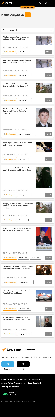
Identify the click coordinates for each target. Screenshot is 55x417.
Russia (21, 258)
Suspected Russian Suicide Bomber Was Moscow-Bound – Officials (18, 267)
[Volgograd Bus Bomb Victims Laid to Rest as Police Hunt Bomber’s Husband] (44, 207)
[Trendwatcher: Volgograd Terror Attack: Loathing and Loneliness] (44, 321)
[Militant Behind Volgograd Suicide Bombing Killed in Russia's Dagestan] (44, 117)
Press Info (14, 379)
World (33, 258)
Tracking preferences (10, 386)
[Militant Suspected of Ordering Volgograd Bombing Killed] (44, 40)
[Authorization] (40, 3)
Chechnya (22, 220)
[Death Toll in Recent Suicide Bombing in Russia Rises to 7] (44, 88)
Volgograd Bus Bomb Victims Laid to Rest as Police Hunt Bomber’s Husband (18, 205)
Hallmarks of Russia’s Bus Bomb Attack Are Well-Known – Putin (17, 229)
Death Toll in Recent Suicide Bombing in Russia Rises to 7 (15, 85)
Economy (35, 357)
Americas (15, 357)
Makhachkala (23, 282)
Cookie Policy (7, 383)
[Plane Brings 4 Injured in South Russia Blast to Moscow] (44, 296)
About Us (5, 379)
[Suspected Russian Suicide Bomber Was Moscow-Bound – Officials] (44, 270)
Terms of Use (25, 379)
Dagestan (22, 52)
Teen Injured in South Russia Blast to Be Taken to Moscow (17, 144)
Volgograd (22, 75)
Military (47, 357)
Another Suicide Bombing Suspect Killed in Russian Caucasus (17, 61)
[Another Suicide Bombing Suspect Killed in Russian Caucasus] (44, 63)
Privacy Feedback (34, 383)
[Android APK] (9, 394)
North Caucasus (24, 134)
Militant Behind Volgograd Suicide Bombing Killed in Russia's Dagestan (17, 111)
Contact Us (37, 379)
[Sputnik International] (8, 4)
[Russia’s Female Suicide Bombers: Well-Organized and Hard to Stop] (44, 177)
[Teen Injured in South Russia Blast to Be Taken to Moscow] (44, 147)
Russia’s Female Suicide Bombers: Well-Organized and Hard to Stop (18, 169)
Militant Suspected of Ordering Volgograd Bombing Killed (16, 38)
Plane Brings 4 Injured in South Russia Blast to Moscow (16, 292)
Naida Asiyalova (12, 15)
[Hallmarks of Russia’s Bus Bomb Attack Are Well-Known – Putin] (44, 239)
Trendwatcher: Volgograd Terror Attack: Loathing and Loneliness (16, 318)
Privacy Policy (19, 383)
